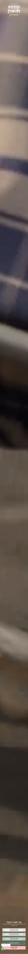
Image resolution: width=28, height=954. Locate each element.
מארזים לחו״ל (14, 939)
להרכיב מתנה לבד (14, 934)
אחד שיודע (14, 948)
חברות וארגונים (14, 943)
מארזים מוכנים (14, 930)
